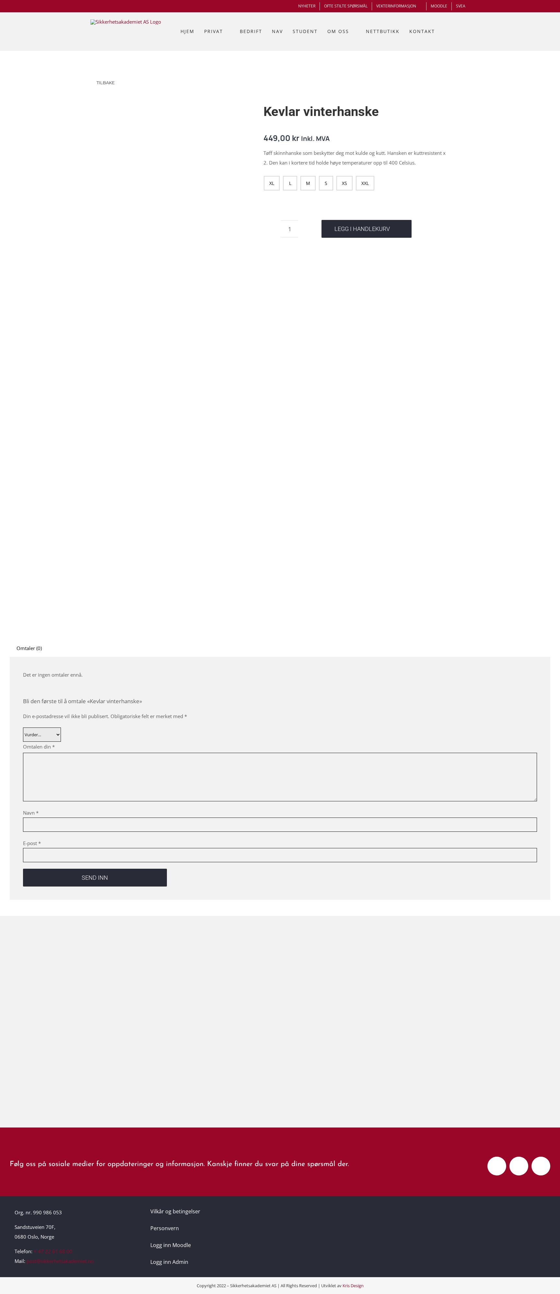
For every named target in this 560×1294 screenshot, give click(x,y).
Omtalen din (39, 746)
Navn (31, 812)
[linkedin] (540, 1166)
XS (344, 183)
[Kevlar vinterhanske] (177, 345)
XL (271, 183)
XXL (365, 183)
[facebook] (496, 1166)
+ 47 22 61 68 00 (53, 1251)
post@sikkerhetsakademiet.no (60, 1261)
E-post (32, 843)
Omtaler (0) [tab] (29, 648)
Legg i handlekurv (362, 228)
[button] (463, 31)
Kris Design (353, 1285)
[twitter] (518, 1166)
